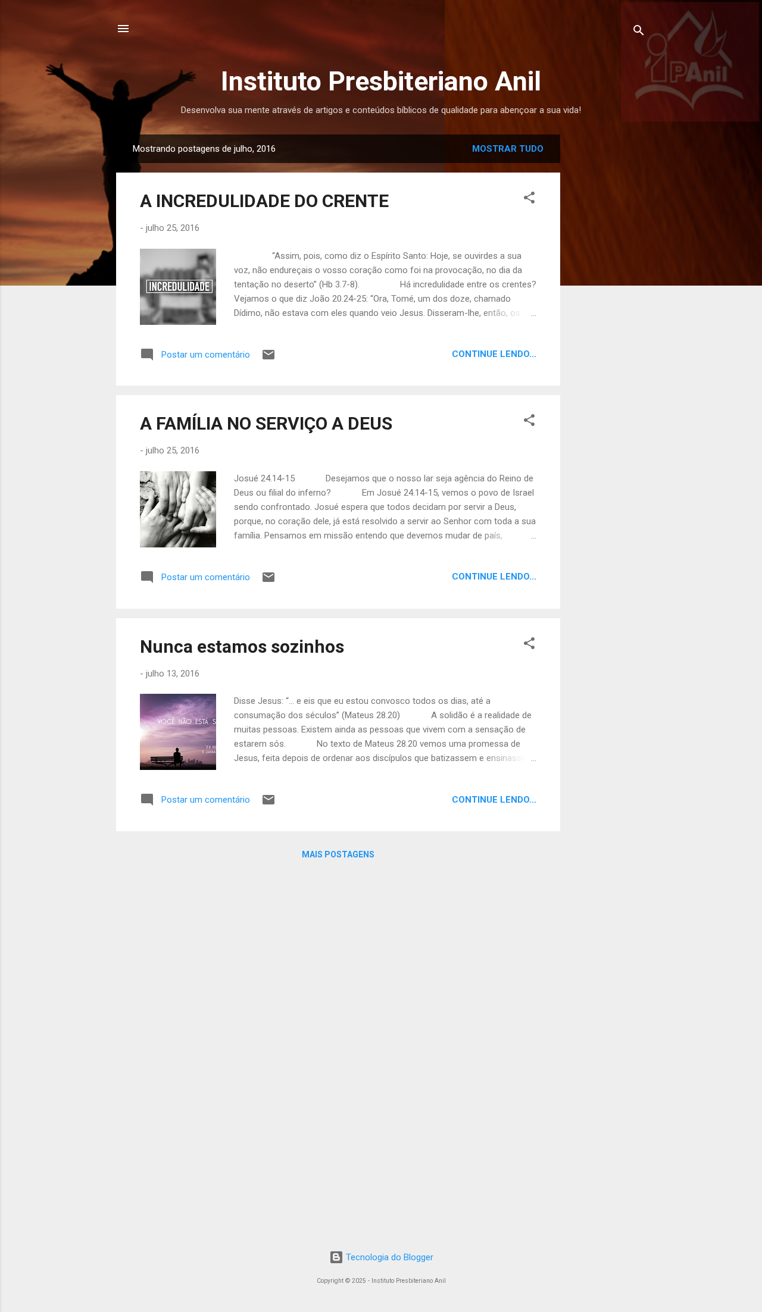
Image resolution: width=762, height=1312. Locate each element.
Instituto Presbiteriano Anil (381, 81)
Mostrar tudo (508, 148)
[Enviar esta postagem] (268, 358)
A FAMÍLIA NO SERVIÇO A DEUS (266, 423)
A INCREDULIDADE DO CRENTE (264, 200)
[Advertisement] (659, 312)
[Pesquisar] (639, 32)
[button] (529, 199)
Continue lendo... (494, 354)
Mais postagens (338, 854)
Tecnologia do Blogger (388, 1257)
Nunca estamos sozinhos (242, 646)
